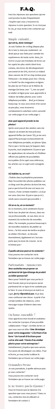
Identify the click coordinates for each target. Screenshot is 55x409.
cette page (33, 114)
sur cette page (15, 114)
